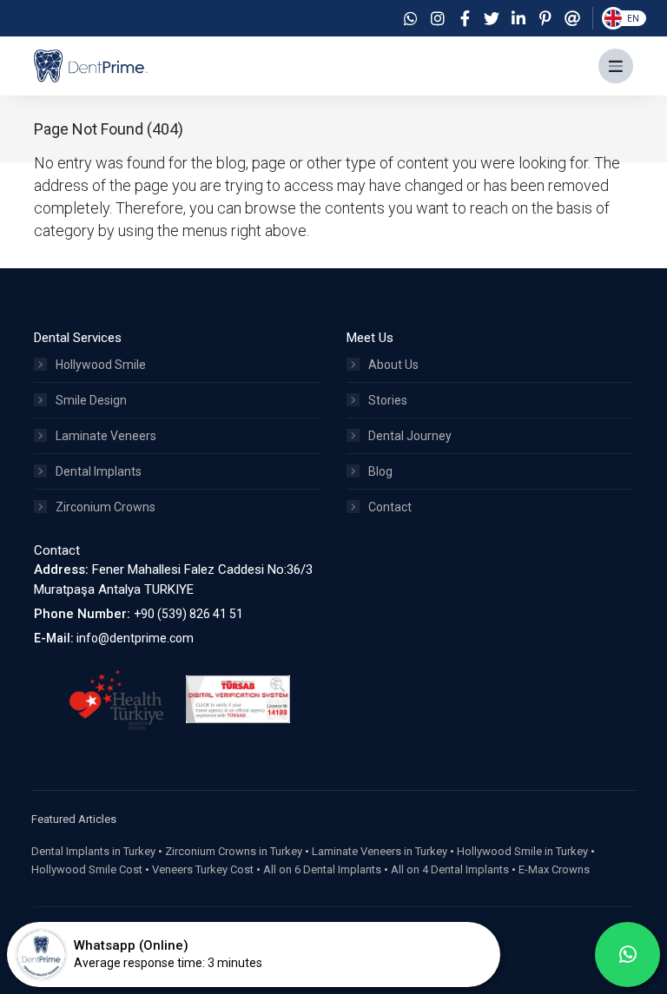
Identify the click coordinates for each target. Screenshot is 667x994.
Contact (390, 507)
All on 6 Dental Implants (322, 869)
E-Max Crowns (554, 869)
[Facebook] (464, 18)
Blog (380, 471)
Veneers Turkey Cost (203, 869)
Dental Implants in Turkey (93, 851)
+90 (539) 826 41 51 (188, 614)
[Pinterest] (545, 18)
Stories (387, 400)
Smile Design (91, 400)
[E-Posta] (572, 18)
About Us (393, 365)
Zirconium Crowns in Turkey (233, 851)
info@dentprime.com (135, 638)
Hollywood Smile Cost (86, 869)
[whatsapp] (627, 954)
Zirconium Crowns (105, 507)
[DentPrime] (91, 65)
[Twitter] (491, 18)
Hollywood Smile (101, 365)
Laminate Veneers (106, 436)
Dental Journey (410, 436)
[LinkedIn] (518, 18)
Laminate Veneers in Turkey (379, 851)
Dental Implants (99, 471)
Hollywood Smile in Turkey (522, 851)
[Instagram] (437, 18)
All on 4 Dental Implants (450, 869)
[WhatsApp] (411, 18)
